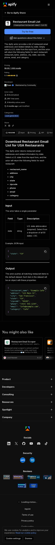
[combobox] (27, 38)
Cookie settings (13, 538)
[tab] (10, 133)
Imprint (27, 509)
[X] (16, 443)
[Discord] (39, 443)
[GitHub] (24, 443)
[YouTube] (31, 443)
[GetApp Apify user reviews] (6, 477)
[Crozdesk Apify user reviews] (33, 486)
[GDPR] (22, 460)
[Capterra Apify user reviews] (33, 477)
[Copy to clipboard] (45, 251)
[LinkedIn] (9, 443)
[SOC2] (32, 460)
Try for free (27, 31)
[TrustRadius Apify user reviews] (22, 486)
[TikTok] (46, 443)
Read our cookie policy (26, 533)
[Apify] (10, 4)
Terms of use (27, 515)
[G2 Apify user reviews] (47, 477)
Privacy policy (27, 521)
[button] (27, 379)
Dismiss (28, 538)
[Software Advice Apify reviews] (18, 477)
